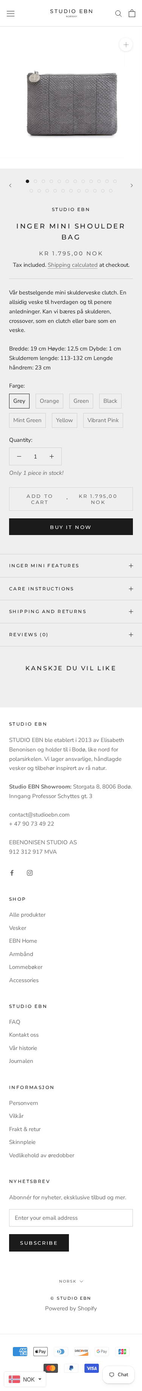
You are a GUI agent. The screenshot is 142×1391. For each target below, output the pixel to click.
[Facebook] (12, 873)
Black (110, 401)
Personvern (23, 1103)
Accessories (24, 980)
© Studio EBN (70, 1298)
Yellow (64, 420)
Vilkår (16, 1116)
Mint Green (27, 420)
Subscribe (39, 1243)
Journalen (21, 1061)
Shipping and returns (47, 611)
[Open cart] (132, 13)
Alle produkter (27, 914)
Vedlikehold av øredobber (41, 1155)
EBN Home (23, 941)
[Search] (118, 13)
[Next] (132, 185)
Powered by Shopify (71, 1308)
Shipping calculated (73, 265)
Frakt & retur (25, 1129)
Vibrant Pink (103, 420)
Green (81, 401)
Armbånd (21, 954)
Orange (49, 401)
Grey (19, 401)
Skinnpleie (22, 1142)
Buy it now (71, 527)
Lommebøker (25, 967)
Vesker (17, 928)
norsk (67, 1281)
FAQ (14, 1022)
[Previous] (10, 185)
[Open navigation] (10, 13)
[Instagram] (30, 873)
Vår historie (23, 1048)
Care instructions (41, 588)
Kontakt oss (24, 1035)
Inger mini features (44, 565)
